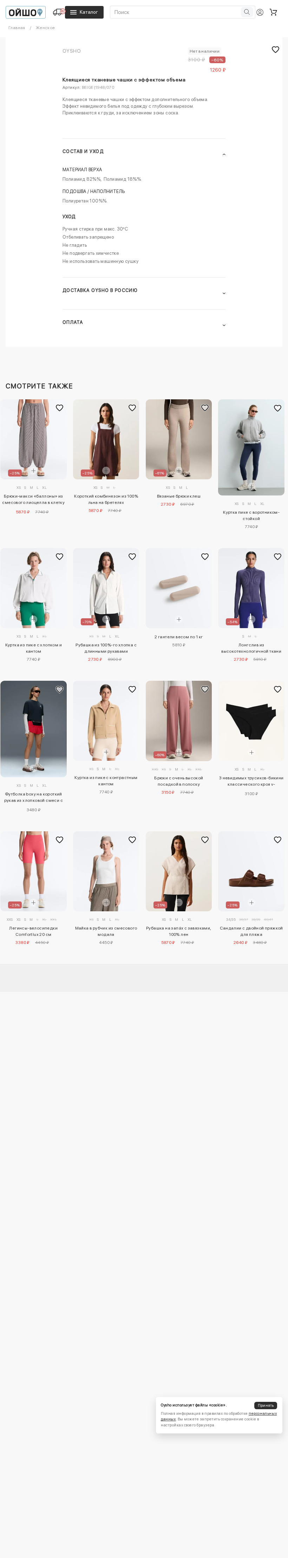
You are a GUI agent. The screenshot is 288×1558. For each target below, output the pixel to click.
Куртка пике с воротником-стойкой (251, 515)
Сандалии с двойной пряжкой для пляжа (251, 931)
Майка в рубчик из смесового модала (106, 931)
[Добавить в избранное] (60, 408)
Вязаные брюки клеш (179, 496)
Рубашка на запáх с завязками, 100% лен (178, 931)
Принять (266, 1405)
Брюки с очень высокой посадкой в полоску (178, 781)
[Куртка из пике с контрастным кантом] (106, 721)
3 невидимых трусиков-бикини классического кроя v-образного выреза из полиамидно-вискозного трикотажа (251, 782)
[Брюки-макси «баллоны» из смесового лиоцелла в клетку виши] (33, 439)
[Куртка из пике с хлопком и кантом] (33, 588)
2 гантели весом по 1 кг (179, 636)
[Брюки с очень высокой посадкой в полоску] (179, 721)
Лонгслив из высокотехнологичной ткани (251, 648)
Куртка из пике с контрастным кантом (105, 780)
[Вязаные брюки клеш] (179, 439)
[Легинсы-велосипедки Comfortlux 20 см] (33, 871)
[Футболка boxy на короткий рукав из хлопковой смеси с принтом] (33, 729)
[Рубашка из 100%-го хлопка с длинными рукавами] (106, 588)
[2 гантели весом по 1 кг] (179, 588)
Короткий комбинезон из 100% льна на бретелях (106, 499)
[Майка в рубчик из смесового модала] (106, 871)
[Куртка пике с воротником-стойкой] (251, 447)
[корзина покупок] (273, 12)
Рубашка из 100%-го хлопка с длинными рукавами (106, 648)
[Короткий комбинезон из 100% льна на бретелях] (106, 439)
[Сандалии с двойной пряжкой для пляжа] (251, 871)
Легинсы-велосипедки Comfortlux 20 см (33, 931)
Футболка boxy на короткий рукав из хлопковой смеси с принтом (33, 798)
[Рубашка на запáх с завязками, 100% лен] (179, 871)
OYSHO (72, 51)
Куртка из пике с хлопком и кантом (33, 648)
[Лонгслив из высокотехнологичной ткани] (251, 588)
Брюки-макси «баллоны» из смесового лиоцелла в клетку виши (33, 500)
